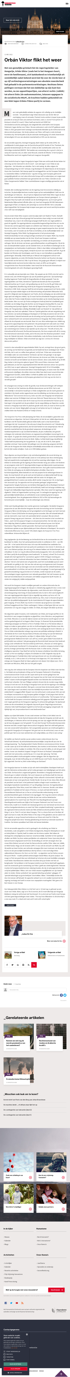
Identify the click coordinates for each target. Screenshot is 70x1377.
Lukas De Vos (20, 42)
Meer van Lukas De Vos (54, 941)
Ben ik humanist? (43, 1237)
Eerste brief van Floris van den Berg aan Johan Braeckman (24, 1100)
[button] (15, 1372)
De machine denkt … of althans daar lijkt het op (20, 1105)
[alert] (15, 1353)
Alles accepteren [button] (15, 1364)
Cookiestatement (33, 1371)
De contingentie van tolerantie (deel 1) (17, 1115)
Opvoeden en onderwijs (45, 1267)
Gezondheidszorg (43, 1270)
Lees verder (14, 1348)
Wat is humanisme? (43, 1241)
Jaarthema (41, 1263)
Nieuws (6, 1237)
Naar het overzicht (12, 20)
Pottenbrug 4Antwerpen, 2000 (16, 1356)
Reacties (45, 44)
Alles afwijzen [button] (15, 1369)
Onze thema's (42, 1244)
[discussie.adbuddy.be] (35, 992)
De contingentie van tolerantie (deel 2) (18, 1110)
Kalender (7, 1241)
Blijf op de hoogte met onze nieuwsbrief (33, 1290)
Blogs (6, 1244)
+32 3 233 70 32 (16, 1340)
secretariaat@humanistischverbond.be (24, 1348)
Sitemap (41, 1371)
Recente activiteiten (11, 1270)
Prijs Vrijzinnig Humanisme (13, 1274)
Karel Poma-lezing (10, 1281)
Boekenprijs (8, 1278)
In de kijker (8, 1263)
